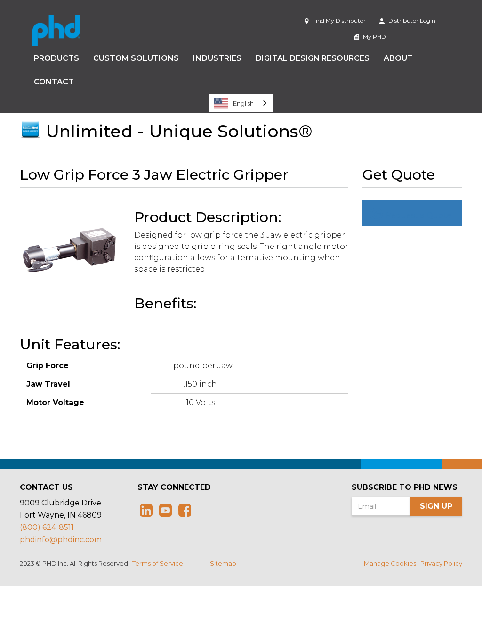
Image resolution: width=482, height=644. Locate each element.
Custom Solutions (136, 58)
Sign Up (436, 506)
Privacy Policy (441, 563)
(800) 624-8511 (47, 527)
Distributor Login (411, 20)
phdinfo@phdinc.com (61, 539)
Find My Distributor (338, 20)
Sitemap (223, 563)
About (398, 58)
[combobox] (241, 103)
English (243, 103)
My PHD (374, 36)
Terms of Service (157, 563)
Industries (217, 58)
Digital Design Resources (313, 58)
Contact (54, 81)
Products (56, 58)
